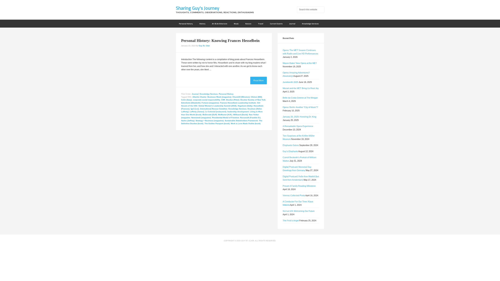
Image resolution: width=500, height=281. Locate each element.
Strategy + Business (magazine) (210, 121)
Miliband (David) (240, 115)
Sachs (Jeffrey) (188, 121)
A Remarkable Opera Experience (298, 126)
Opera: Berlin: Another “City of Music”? (300, 107)
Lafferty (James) (197, 112)
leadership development (238, 112)
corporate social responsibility (206, 100)
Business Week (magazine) (219, 97)
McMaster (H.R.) (225, 115)
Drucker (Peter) (232, 100)
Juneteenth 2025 (290, 82)
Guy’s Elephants (290, 151)
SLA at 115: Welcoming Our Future (299, 211)
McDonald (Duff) (209, 115)
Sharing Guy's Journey (197, 8)
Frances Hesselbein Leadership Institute (238, 103)
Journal (195, 94)
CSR (223, 100)
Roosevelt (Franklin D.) (250, 118)
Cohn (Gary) (186, 100)
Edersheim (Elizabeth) (191, 103)
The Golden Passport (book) (217, 123)
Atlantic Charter (199, 97)
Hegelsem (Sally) (245, 106)
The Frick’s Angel (291, 220)
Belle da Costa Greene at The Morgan (300, 98)
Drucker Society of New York (252, 100)
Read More (258, 80)
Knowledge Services (209, 94)
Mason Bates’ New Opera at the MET (300, 63)
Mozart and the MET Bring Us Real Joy (301, 88)
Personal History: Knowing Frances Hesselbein (220, 40)
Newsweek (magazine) (201, 118)
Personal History (226, 94)
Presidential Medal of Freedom (225, 118)
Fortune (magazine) (210, 103)
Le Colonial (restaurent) (215, 112)
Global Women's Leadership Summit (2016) (217, 106)
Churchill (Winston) (241, 97)
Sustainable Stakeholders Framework (241, 121)
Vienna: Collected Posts (294, 195)
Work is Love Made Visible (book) (246, 123)
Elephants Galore (291, 145)
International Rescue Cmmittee (213, 109)
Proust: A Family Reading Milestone (299, 186)
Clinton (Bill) (256, 97)
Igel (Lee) (195, 109)
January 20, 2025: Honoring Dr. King (299, 117)
